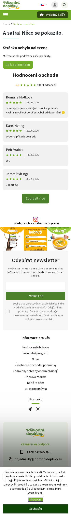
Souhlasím (35, 509)
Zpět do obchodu (18, 65)
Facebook (30, 409)
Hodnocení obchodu (36, 75)
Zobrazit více (35, 198)
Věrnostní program (35, 353)
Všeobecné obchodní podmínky (35, 365)
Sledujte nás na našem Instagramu (36, 223)
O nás (35, 359)
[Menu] (5, 15)
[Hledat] (64, 4)
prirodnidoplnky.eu (38, 409)
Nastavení (35, 499)
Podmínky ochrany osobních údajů (35, 371)
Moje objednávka (35, 389)
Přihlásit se (35, 295)
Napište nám (35, 383)
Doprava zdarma (36, 377)
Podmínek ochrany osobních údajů (34, 308)
